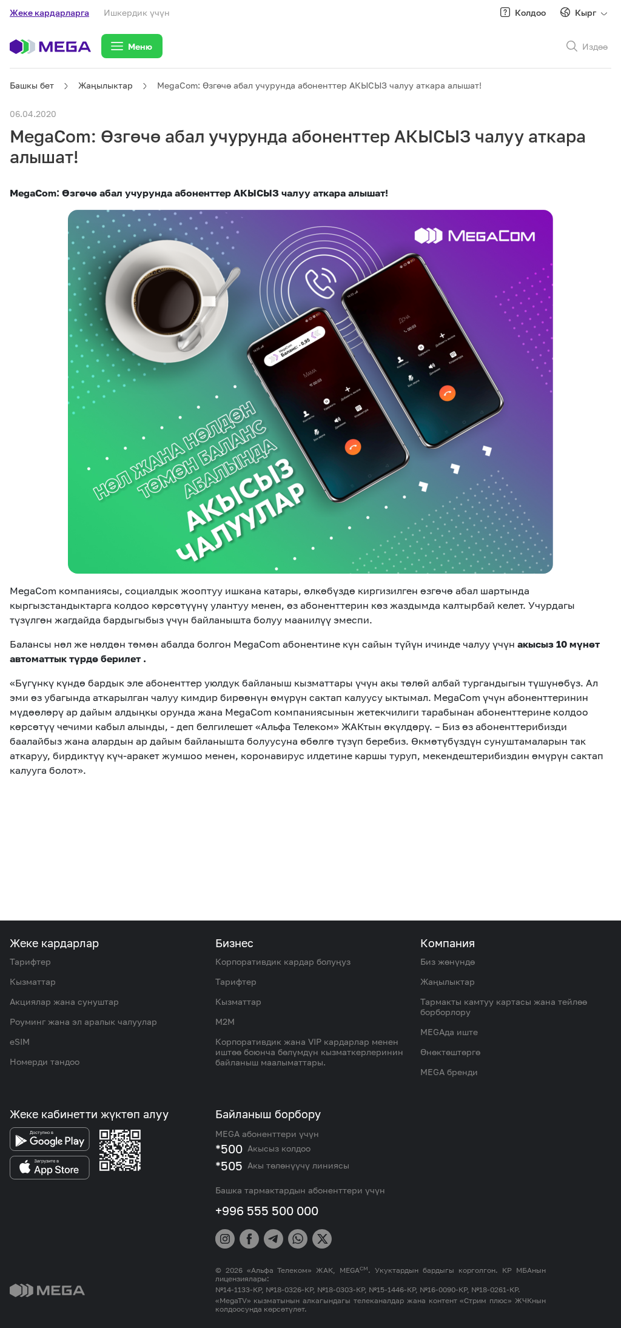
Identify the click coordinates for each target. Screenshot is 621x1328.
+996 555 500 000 (266, 1210)
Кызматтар (33, 981)
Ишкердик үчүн (137, 12)
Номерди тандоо (44, 1061)
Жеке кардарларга (49, 12)
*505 (229, 1165)
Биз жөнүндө (447, 961)
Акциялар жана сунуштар (64, 1001)
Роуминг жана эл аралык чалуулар (83, 1021)
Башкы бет (32, 85)
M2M (225, 1021)
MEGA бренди (449, 1072)
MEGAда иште (449, 1032)
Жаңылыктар (105, 85)
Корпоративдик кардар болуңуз (283, 961)
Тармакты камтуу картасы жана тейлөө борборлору (503, 1006)
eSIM (20, 1041)
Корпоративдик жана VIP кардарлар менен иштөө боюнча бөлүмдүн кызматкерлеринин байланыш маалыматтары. (309, 1051)
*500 (229, 1148)
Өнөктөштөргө (450, 1052)
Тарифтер (30, 961)
